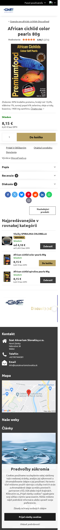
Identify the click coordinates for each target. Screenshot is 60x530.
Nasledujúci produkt (43, 210)
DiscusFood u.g (18, 157)
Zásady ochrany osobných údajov (30, 508)
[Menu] (54, 11)
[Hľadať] (38, 11)
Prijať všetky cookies (30, 516)
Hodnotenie (14, 39)
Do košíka (36, 137)
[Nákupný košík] (46, 11)
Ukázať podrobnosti (30, 524)
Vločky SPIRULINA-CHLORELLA (30, 233)
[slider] (28, 39)
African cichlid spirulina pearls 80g (31, 271)
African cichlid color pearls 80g (29, 254)
